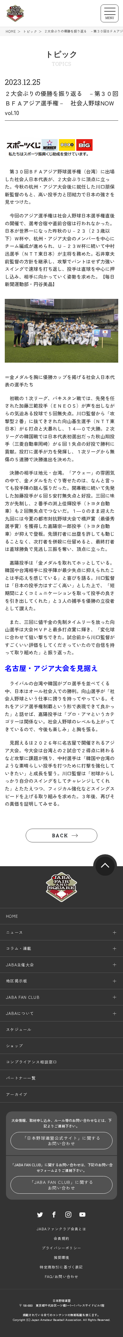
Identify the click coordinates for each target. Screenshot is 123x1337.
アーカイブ (16, 1094)
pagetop (105, 866)
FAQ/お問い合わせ (62, 1276)
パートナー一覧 (21, 1078)
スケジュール (19, 1029)
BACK (60, 835)
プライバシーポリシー (61, 1247)
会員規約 (62, 1238)
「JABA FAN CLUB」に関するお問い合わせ (61, 1184)
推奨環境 (62, 1257)
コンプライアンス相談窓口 (31, 1062)
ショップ (14, 1046)
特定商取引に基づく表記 (61, 1266)
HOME (11, 31)
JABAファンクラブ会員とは (62, 1228)
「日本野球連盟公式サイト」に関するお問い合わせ (61, 1140)
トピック (30, 31)
